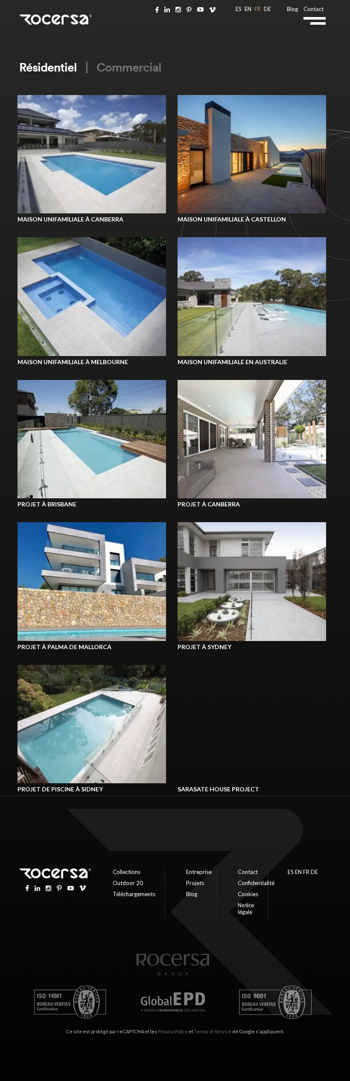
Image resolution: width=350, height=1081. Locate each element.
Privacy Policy (173, 1031)
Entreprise (199, 871)
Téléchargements (134, 894)
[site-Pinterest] (189, 9)
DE (267, 9)
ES (239, 9)
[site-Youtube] (200, 9)
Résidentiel (48, 67)
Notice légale (246, 908)
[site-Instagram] (178, 9)
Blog (292, 9)
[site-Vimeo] (212, 9)
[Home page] (173, 973)
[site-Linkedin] (167, 9)
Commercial (128, 67)
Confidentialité (256, 883)
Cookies (248, 894)
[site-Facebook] (157, 9)
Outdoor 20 (128, 883)
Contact (313, 9)
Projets (195, 883)
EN (248, 9)
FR (257, 9)
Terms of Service (212, 1031)
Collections (126, 871)
